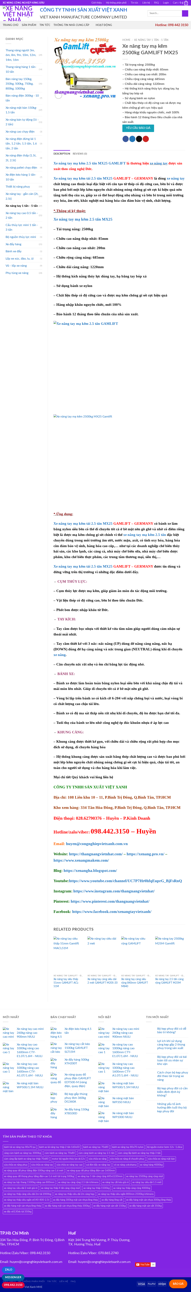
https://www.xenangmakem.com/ (81, 860)
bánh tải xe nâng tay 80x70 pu (19, 1147)
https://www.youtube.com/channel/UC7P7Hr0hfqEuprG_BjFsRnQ (125, 881)
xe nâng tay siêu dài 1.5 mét (147, 1182)
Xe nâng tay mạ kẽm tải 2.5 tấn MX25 (83, 178)
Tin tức (134, 3)
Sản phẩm (29, 25)
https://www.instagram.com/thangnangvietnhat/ (114, 891)
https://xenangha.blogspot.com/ (90, 870)
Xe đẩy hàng (13, 244)
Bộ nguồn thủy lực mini (21, 237)
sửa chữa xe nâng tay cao (69, 1165)
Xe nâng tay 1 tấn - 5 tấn (22, 205)
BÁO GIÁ (178, 1283)
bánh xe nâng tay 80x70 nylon (127, 1147)
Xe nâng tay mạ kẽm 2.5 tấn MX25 (83, 219)
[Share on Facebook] (126, 139)
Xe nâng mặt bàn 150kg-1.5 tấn (21, 110)
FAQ (156, 3)
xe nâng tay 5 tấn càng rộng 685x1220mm (100, 1176)
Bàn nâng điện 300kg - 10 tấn (22, 98)
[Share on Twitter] (132, 139)
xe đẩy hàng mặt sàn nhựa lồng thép (22, 1206)
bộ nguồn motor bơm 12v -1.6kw (164, 1147)
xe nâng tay (159, 163)
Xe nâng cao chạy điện (20, 131)
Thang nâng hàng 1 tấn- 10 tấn (21, 69)
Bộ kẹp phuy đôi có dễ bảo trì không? (171, 1030)
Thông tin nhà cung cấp (71, 25)
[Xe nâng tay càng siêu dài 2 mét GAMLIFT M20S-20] (102, 954)
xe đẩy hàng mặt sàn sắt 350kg (145, 1206)
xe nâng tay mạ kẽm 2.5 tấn (144, 535)
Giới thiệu (96, 3)
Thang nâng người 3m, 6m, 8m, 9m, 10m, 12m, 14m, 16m (21, 55)
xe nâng (60, 655)
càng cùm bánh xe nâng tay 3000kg (22, 1153)
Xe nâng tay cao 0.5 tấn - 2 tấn (22, 215)
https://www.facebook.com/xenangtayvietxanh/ (111, 911)
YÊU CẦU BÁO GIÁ (138, 128)
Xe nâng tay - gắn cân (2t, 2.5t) (22, 196)
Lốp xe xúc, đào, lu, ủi (20, 258)
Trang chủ (10, 25)
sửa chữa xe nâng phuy (16, 1165)
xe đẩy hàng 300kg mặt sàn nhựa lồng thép (75, 1200)
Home (126, 40)
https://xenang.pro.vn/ (145, 854)
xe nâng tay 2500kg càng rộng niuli (144, 1176)
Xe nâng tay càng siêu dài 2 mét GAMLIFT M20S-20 (102, 981)
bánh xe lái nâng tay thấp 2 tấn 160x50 (59, 1147)
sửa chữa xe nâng (98, 1159)
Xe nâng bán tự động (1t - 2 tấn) (22, 122)
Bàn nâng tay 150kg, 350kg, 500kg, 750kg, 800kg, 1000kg (19, 84)
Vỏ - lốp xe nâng (16, 265)
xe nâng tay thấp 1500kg (96, 1188)
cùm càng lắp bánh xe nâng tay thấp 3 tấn (139, 1153)
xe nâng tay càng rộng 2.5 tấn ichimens (78, 1182)
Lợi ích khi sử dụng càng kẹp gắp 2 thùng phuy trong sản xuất (171, 1045)
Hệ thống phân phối (116, 3)
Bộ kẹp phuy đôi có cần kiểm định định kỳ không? (172, 1092)
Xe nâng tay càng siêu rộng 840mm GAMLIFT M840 (134, 983)
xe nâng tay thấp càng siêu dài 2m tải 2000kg (27, 1194)
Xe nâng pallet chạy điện (21, 167)
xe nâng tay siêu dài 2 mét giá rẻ (20, 1188)
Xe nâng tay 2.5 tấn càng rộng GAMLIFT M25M (169, 981)
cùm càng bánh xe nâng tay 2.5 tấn (96, 1153)
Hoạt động (104, 25)
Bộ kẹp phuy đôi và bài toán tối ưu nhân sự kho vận (172, 1060)
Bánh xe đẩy (13, 251)
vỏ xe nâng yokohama (125, 1165)
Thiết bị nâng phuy (18, 186)
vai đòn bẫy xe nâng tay (98, 1165)
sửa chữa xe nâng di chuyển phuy (127, 1159)
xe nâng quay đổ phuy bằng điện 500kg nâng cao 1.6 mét (33, 1170)
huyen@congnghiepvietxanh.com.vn (97, 844)
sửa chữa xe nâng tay (42, 1165)
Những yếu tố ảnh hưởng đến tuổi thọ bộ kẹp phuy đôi (172, 1108)
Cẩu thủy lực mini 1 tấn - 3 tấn (22, 227)
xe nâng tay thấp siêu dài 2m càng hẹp (74, 1194)
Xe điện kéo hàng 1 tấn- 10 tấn (21, 177)
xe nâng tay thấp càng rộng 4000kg (131, 1188)
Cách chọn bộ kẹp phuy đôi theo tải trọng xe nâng (172, 1076)
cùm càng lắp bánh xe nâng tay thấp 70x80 (26, 1159)
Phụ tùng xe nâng (17, 272)
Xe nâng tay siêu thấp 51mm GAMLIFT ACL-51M (66, 983)
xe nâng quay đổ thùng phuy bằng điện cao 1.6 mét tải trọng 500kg (39, 1176)
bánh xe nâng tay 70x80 (95, 1147)
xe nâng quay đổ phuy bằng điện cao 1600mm (91, 1170)
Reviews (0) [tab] (80, 154)
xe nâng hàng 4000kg (151, 1165)
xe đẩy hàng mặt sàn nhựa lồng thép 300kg (67, 1206)
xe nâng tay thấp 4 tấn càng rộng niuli (60, 1188)
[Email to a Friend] (139, 139)
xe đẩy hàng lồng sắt (112, 1200)
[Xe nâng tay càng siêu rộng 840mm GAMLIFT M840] (136, 954)
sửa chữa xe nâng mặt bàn (161, 1159)
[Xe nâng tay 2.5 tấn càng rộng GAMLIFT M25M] (170, 954)
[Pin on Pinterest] (146, 139)
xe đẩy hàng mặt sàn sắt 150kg (109, 1206)
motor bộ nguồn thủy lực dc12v (68, 1159)
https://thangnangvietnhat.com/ (96, 854)
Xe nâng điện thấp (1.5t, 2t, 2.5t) (21, 158)
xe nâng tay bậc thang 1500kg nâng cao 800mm (29, 1182)
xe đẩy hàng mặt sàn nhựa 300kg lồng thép (148, 1200)
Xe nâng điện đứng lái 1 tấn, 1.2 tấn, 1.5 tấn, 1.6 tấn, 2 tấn (21, 143)
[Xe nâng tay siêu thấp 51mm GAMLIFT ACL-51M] (69, 954)
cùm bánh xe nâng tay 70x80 (60, 1153)
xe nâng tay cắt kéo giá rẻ (115, 1182)
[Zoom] (58, 95)
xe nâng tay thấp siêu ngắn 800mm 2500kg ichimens (126, 1194)
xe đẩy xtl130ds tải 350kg (18, 1212)
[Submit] (185, 13)
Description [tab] (62, 154)
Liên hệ (146, 3)
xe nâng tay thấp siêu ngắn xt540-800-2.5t (26, 1200)
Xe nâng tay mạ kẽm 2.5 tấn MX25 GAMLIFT (90, 163)
